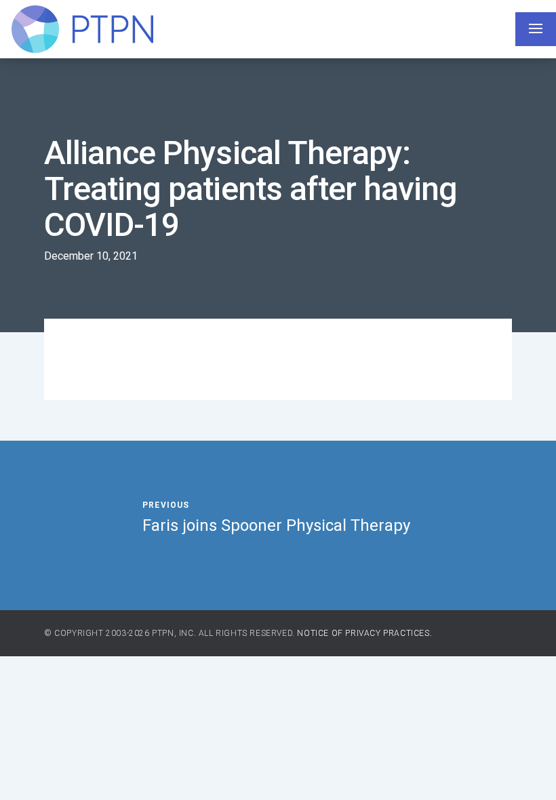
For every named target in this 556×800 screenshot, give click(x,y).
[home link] (82, 29)
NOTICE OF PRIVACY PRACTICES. (364, 633)
